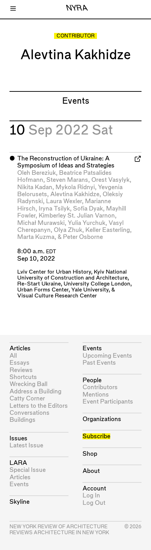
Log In (91, 496)
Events (19, 484)
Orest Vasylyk (110, 180)
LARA (18, 463)
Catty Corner (27, 398)
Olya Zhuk (68, 230)
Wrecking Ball (28, 384)
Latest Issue (26, 445)
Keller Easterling (107, 230)
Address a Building (35, 391)
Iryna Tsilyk (54, 209)
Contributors (100, 387)
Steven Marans (67, 180)
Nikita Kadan (34, 187)
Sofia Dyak (88, 209)
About (91, 471)
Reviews (21, 370)
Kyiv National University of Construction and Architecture (72, 275)
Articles (20, 348)
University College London (97, 284)
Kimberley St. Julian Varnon (77, 216)
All (13, 356)
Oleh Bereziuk (36, 173)
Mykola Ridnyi (75, 187)
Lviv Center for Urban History (54, 272)
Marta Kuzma (35, 237)
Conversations (29, 413)
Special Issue (27, 470)
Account (94, 488)
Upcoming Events (107, 356)
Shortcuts (23, 377)
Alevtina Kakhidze (74, 194)
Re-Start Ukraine (39, 284)
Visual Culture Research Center (57, 295)
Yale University (90, 290)
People (92, 380)
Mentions (96, 395)
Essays (19, 363)
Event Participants (108, 402)
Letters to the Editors (38, 406)
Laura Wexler (64, 201)
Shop (90, 454)
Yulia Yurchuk (86, 223)
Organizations (102, 419)
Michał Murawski (41, 223)
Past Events (99, 363)
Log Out (94, 503)
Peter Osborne (83, 237)
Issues (18, 438)
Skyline (19, 502)
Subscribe (96, 436)
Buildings (22, 420)
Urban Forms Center (42, 290)
